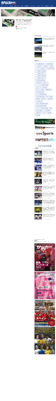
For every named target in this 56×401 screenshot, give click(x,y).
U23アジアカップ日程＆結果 (41, 87)
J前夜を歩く (38, 112)
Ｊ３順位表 (51, 66)
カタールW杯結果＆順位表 (41, 94)
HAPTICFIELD (8, 13)
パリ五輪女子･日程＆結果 (41, 75)
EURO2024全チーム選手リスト (42, 82)
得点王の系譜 (38, 110)
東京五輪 (38, 115)
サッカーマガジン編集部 (22, 27)
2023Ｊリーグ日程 (39, 89)
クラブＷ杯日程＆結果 (50, 68)
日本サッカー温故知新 (47, 112)
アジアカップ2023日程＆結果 (41, 108)
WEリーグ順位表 (49, 96)
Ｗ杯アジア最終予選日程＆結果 (42, 103)
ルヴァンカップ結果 (40, 68)
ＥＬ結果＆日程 (39, 101)
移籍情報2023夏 (48, 89)
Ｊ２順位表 (45, 66)
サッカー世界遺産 (46, 110)
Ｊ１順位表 (38, 66)
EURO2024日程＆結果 (40, 80)
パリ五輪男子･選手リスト (41, 73)
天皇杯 (50, 108)
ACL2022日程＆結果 (40, 96)
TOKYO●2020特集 (45, 146)
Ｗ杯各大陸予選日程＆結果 (41, 105)
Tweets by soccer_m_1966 (39, 239)
